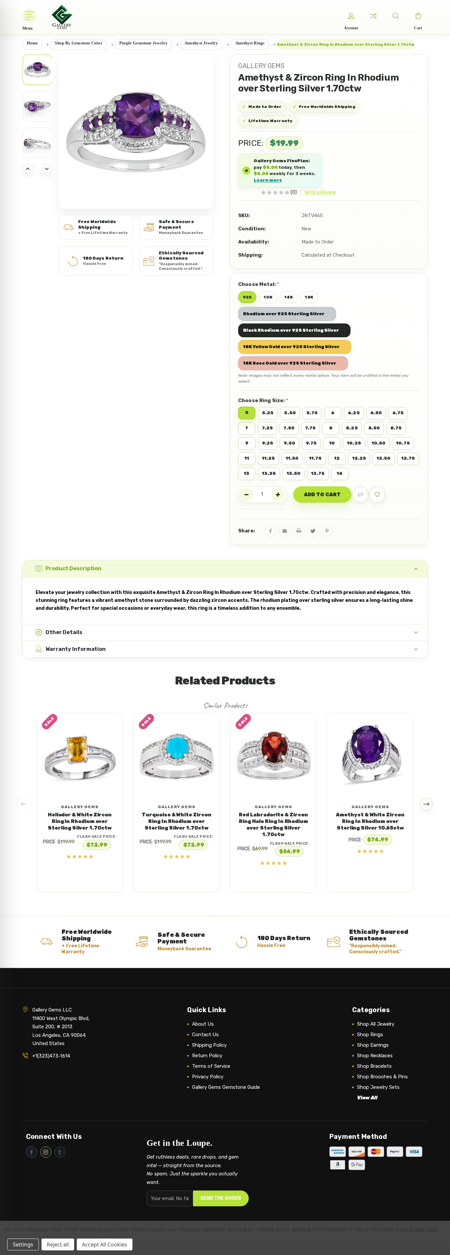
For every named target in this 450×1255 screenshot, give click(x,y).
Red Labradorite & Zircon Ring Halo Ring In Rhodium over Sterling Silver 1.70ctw (273, 825)
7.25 (267, 427)
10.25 (354, 443)
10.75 (403, 443)
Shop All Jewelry (375, 1024)
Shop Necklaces (375, 1056)
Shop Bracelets (374, 1066)
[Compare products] (373, 15)
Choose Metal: (258, 284)
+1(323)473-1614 (51, 1056)
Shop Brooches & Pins (382, 1077)
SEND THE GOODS (220, 1198)
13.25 (269, 473)
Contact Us (205, 1034)
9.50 (289, 443)
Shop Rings (370, 1034)
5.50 (289, 412)
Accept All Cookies (104, 1244)
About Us (203, 1024)
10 (332, 443)
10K (268, 297)
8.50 (374, 427)
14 (340, 473)
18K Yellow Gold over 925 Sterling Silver (291, 346)
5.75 (312, 412)
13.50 (294, 473)
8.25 (351, 427)
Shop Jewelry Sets (378, 1087)
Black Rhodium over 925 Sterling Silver (291, 330)
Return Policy (207, 1056)
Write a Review (320, 192)
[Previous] (28, 169)
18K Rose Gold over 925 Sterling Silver (289, 363)
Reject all (58, 1244)
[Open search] (395, 15)
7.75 (310, 427)
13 (246, 473)
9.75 (311, 443)
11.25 (268, 458)
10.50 (379, 443)
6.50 (376, 412)
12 (337, 458)
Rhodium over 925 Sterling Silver (283, 313)
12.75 (408, 458)
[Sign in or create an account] (350, 15)
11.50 (292, 458)
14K (288, 297)
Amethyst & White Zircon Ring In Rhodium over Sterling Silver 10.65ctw (370, 821)
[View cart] (418, 15)
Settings (23, 1244)
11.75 (315, 458)
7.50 (288, 427)
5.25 (267, 412)
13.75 (318, 473)
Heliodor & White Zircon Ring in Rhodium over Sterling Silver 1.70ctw (80, 821)
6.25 (353, 412)
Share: (246, 531)
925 (247, 297)
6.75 (398, 412)
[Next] (47, 169)
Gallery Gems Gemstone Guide (226, 1087)
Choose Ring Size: (263, 400)
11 (246, 458)
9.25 (267, 443)
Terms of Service (211, 1066)
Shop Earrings (373, 1045)
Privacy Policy (207, 1077)
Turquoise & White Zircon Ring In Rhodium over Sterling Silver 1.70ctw (176, 821)
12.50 (384, 458)
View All (367, 1098)
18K (309, 297)
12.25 (359, 458)
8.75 (396, 427)
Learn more (268, 180)
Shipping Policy (209, 1045)
